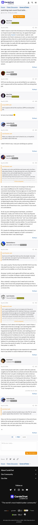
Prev (18, 437)
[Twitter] (10, 489)
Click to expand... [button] (19, 181)
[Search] (32, 2)
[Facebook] (14, 489)
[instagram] (18, 489)
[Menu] (36, 2)
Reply (35, 67)
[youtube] (27, 489)
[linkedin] (23, 489)
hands (13, 35)
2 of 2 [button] (24, 437)
